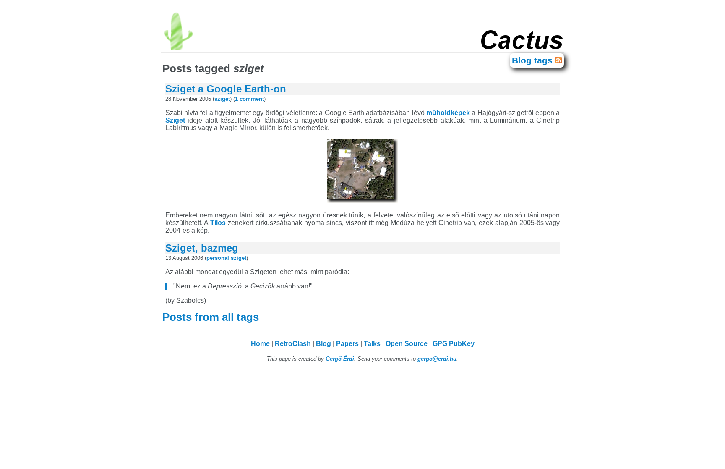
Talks (372, 343)
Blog (323, 343)
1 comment (249, 99)
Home (260, 343)
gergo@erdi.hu (436, 359)
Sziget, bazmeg (201, 248)
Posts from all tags (212, 317)
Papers (347, 343)
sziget (222, 99)
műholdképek (448, 112)
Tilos (218, 222)
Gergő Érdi (340, 359)
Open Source (407, 343)
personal (217, 258)
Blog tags (533, 60)
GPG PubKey (454, 343)
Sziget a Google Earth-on (225, 88)
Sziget (175, 120)
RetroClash (293, 343)
